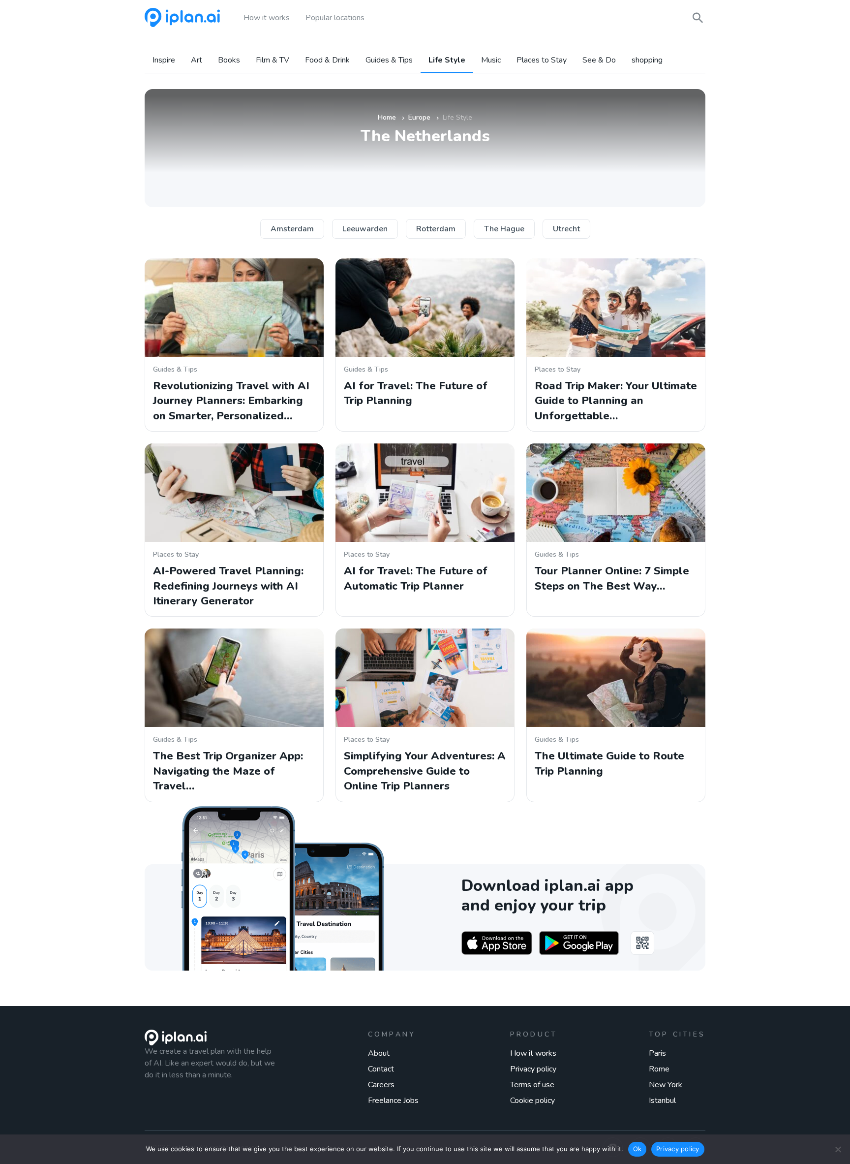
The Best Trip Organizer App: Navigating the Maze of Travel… (228, 771)
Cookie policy (532, 1100)
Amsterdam (292, 228)
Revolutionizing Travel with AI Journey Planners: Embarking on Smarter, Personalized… (231, 400)
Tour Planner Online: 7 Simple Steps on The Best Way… (612, 578)
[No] (838, 1149)
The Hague (504, 228)
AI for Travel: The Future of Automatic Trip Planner (415, 578)
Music (491, 60)
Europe (419, 117)
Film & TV (272, 60)
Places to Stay (541, 60)
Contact (381, 1069)
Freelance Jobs (393, 1100)
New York (665, 1084)
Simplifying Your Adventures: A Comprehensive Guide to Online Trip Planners (425, 771)
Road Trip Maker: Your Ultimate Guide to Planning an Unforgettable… (616, 400)
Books (229, 60)
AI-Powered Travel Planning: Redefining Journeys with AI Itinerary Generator (228, 586)
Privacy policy (533, 1069)
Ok (637, 1149)
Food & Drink (327, 60)
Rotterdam (435, 228)
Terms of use (532, 1084)
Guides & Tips (389, 60)
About (379, 1053)
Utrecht (566, 228)
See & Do (599, 60)
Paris (657, 1053)
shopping (647, 60)
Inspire (163, 60)
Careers (381, 1084)
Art (196, 60)
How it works (533, 1053)
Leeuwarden (365, 228)
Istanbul (662, 1100)
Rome (659, 1069)
